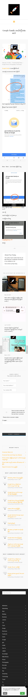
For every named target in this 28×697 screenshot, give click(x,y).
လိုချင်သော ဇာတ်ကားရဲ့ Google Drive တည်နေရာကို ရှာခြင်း (15, 545)
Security (4, 668)
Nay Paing (19, 62)
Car (3, 622)
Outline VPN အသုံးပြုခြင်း (14, 508)
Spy (3, 671)
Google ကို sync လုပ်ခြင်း (14, 567)
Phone (3, 659)
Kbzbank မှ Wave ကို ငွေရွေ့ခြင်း (15, 477)
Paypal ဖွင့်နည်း (11, 523)
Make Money (5, 656)
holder (3, 645)
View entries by (11, 263)
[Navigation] (14, 21)
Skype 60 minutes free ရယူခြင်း (10, 467)
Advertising (5, 608)
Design (4, 628)
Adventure (4, 605)
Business (4, 617)
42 (4, 484)
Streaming (4, 673)
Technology (19, 64)
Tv (2, 682)
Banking (4, 614)
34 (4, 509)
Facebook (4, 634)
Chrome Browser (17, 207)
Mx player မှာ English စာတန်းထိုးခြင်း (15, 530)
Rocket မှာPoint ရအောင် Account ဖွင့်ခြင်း (16, 574)
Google (4, 64)
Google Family (5, 68)
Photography (13, 64)
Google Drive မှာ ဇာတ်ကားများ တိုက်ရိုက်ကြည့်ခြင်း (15, 493)
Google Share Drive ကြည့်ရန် (15, 537)
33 (4, 515)
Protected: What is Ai (7, 452)
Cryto (3, 625)
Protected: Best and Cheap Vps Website (12, 455)
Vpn (3, 685)
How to (7, 64)
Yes (22, 693)
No (5, 693)
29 (4, 538)
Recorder (4, 665)
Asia (3, 611)
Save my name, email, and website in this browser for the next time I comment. (18, 412)
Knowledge (5, 654)
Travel (3, 679)
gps (3, 642)
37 (4, 501)
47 (4, 478)
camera (4, 619)
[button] (24, 592)
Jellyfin (4, 651)
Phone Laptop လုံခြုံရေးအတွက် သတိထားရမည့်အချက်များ (13, 458)
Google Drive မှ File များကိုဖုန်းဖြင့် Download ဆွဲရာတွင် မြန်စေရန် (16, 501)
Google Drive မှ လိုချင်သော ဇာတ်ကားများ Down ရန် (14, 485)
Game (3, 636)
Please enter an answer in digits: (11, 417)
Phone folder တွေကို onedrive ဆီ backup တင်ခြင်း (13, 463)
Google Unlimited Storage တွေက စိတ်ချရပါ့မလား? (16, 515)
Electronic (4, 631)
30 (4, 530)
